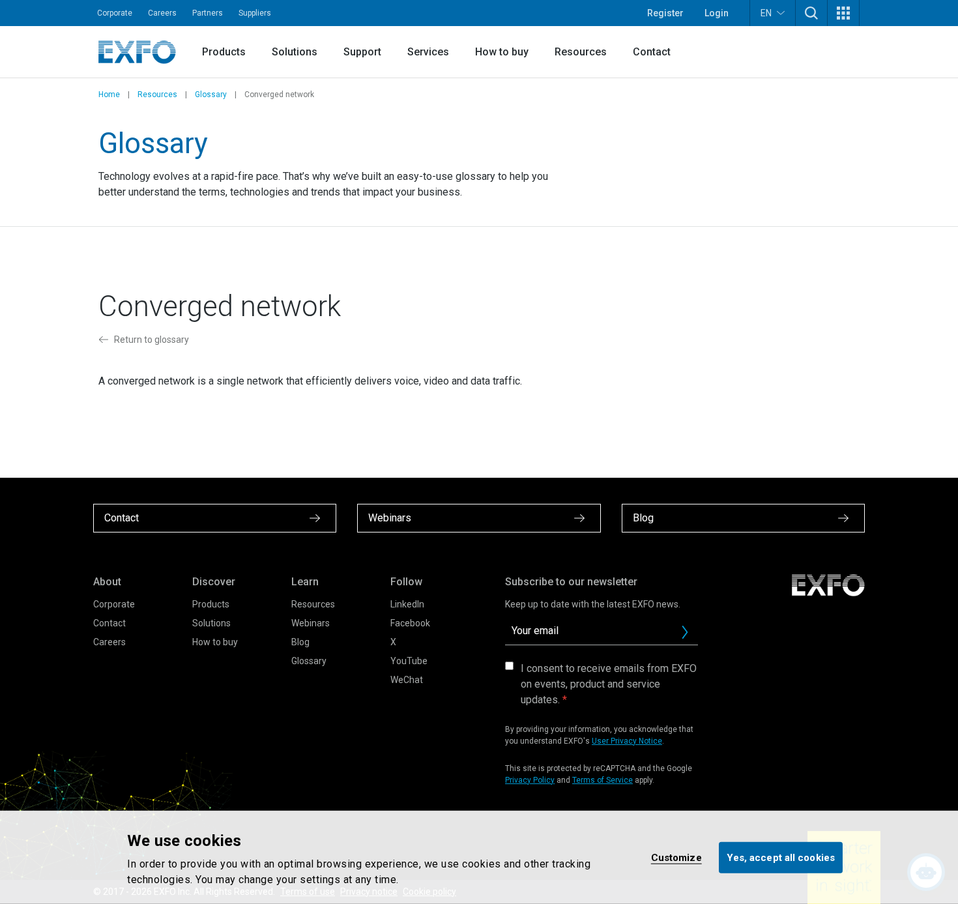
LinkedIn (407, 604)
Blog (300, 642)
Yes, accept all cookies (781, 857)
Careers (162, 13)
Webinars (310, 623)
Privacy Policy (530, 780)
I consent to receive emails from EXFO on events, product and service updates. (609, 684)
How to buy (502, 52)
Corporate (114, 13)
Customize (676, 857)
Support (362, 52)
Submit (685, 632)
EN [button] (766, 13)
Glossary (211, 94)
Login (716, 13)
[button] (811, 13)
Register (665, 13)
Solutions (294, 52)
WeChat (406, 680)
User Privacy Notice (627, 741)
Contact (652, 52)
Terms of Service (602, 780)
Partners (207, 13)
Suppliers (255, 13)
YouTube (409, 661)
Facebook (410, 623)
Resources (581, 52)
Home (109, 94)
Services (428, 52)
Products (224, 52)
